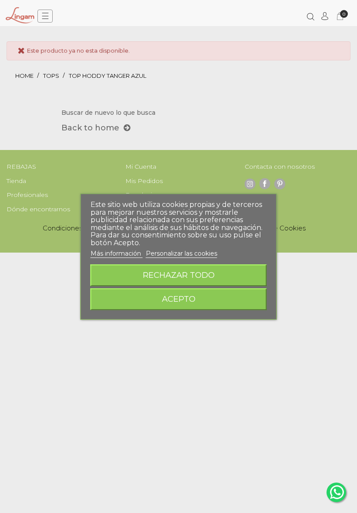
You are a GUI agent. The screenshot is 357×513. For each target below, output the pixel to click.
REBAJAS (21, 166)
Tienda (16, 181)
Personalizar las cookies (181, 253)
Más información (117, 253)
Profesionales (27, 195)
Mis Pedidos (144, 181)
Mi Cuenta (140, 166)
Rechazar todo (179, 275)
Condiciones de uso (74, 228)
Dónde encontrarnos (38, 209)
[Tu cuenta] (325, 16)
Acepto (178, 299)
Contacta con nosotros (280, 166)
